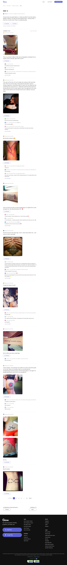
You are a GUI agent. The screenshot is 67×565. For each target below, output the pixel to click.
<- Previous (7, 509)
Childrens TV (33, 507)
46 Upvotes (7, 162)
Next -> (33, 509)
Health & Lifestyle (15, 5)
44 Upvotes (7, 211)
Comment (14, 23)
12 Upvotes (7, 23)
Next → (30, 498)
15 (26, 498)
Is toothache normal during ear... (10, 507)
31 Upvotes (7, 355)
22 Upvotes (7, 462)
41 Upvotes (7, 309)
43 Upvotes (7, 258)
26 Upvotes (7, 396)
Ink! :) (21, 5)
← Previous (10, 498)
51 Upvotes (7, 60)
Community (9, 5)
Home (4, 5)
